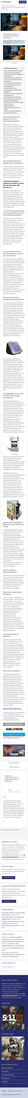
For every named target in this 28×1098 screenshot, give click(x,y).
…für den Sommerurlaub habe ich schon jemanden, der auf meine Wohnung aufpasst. (12, 84)
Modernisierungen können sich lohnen (12, 108)
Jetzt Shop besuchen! (9, 901)
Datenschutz (11, 1091)
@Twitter (17, 1094)
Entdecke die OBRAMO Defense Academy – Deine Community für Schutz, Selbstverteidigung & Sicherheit (13, 923)
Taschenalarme (7, 467)
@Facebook (5, 1094)
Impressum (20, 1091)
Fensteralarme (17, 465)
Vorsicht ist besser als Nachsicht (12, 111)
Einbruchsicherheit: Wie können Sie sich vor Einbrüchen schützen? (13, 71)
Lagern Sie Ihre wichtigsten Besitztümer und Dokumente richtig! (13, 101)
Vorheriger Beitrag (14, 762)
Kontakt (4, 1091)
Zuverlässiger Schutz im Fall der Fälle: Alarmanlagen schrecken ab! (13, 97)
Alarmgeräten (8, 458)
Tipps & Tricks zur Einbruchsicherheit (9, 104)
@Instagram (11, 1094)
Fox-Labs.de (5, 1071)
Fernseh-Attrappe (8, 326)
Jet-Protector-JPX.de (8, 1075)
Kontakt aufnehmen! (8, 877)
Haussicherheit (8, 41)
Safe (11, 541)
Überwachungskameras (9, 475)
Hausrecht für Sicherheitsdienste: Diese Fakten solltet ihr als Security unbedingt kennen (13, 954)
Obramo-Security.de (7, 1068)
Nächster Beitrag (14, 767)
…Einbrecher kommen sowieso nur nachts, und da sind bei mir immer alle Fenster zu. (13, 79)
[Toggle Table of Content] (21, 68)
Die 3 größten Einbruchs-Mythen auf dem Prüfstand (13, 75)
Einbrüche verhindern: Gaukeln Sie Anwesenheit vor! (13, 94)
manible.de (5, 1081)
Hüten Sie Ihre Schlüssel (10, 113)
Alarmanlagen (17, 412)
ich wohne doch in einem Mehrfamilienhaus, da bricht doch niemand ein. (13, 90)
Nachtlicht (14, 332)
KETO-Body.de (5, 1078)
